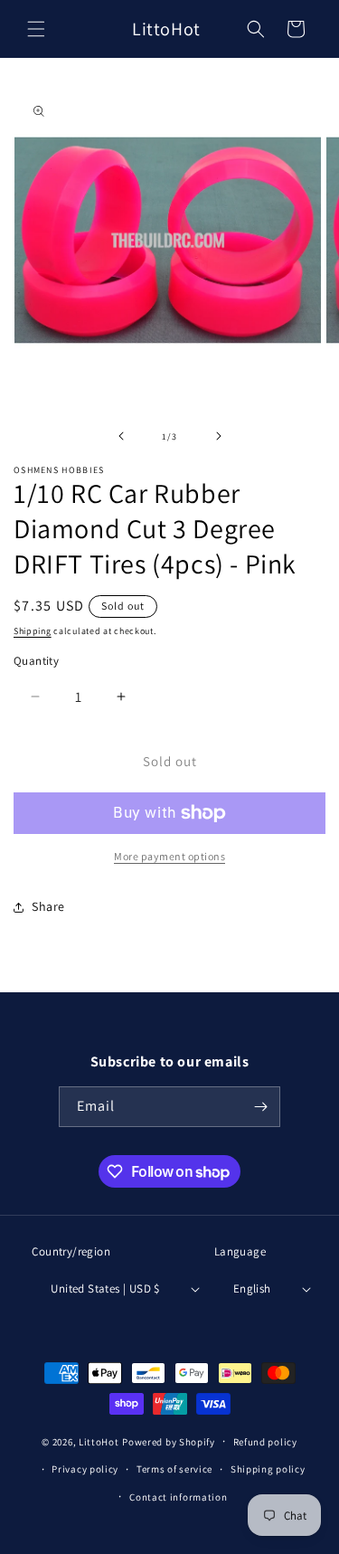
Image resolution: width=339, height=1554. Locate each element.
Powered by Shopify (168, 1442)
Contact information (178, 1497)
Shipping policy (268, 1469)
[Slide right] (219, 436)
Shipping (33, 631)
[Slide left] (121, 436)
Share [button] (48, 906)
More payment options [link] (169, 856)
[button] (36, 29)
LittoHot (99, 1442)
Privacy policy (85, 1469)
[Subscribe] (260, 1106)
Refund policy (265, 1442)
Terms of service (174, 1469)
